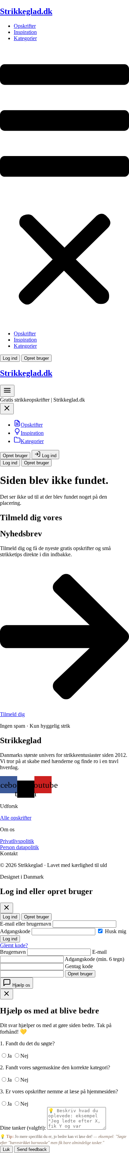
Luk (6, 1149)
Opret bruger (36, 358)
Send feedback (32, 1149)
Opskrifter (25, 26)
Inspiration (25, 32)
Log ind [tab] (10, 916)
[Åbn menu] (7, 393)
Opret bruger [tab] (36, 916)
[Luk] (6, 908)
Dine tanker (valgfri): (23, 1128)
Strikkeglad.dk (26, 11)
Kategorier (25, 38)
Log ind (10, 358)
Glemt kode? (14, 945)
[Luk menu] (7, 410)
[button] (64, 186)
